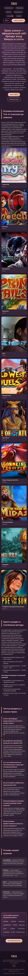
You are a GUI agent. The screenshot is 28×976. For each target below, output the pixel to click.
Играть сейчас (14, 94)
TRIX (14, 3)
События (8, 12)
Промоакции (19, 8)
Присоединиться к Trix (14, 940)
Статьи (9, 16)
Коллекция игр (9, 8)
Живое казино (18, 12)
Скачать (19, 16)
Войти (7, 20)
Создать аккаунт (18, 20)
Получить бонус (14, 99)
